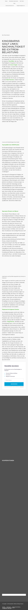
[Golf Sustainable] (11, 10)
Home (6, 1)
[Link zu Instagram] (25, 605)
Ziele (14, 3)
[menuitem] (6, 1)
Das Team (22, 1)
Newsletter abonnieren (13, 1)
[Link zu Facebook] (22, 605)
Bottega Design (20, 603)
